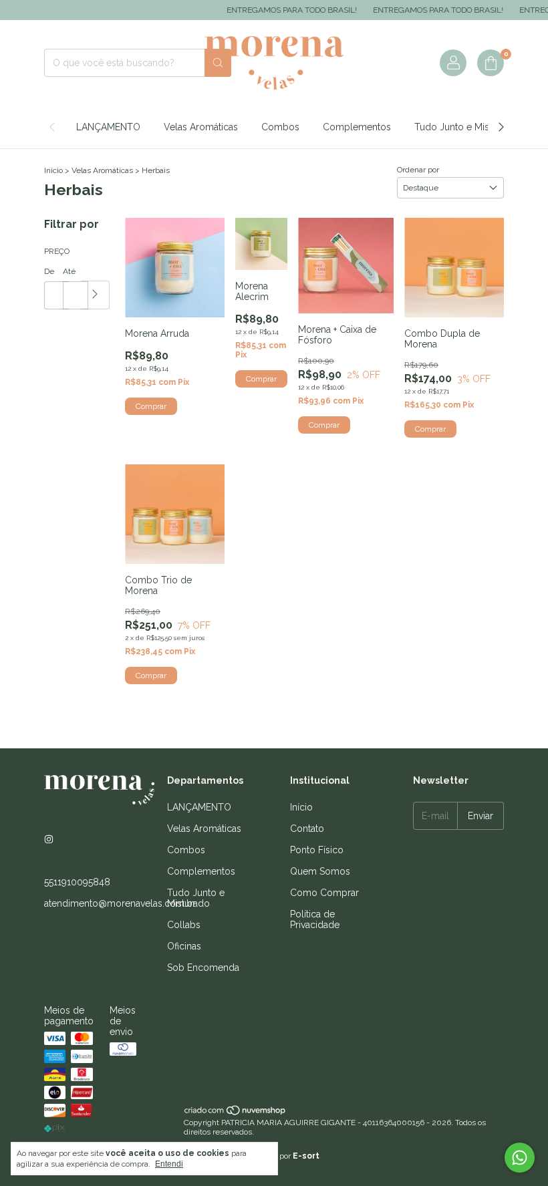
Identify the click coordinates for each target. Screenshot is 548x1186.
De (49, 271)
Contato (307, 828)
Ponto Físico (317, 850)
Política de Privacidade (314, 919)
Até (69, 271)
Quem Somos (320, 871)
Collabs (183, 924)
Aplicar (95, 295)
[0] (490, 62)
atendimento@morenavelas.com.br (120, 903)
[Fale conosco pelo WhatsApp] (520, 1158)
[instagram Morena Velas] (48, 839)
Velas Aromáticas (201, 127)
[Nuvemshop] (235, 1113)
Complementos (357, 127)
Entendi (169, 1164)
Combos (280, 127)
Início (53, 170)
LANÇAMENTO (108, 127)
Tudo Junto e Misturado (465, 127)
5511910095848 (77, 882)
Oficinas (184, 946)
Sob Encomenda (203, 967)
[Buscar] (217, 63)
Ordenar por (418, 169)
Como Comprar (324, 892)
